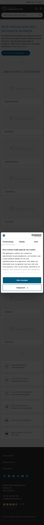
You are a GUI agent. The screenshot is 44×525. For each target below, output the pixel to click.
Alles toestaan (22, 280)
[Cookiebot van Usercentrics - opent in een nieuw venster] (31, 235)
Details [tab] (22, 242)
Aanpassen (20, 288)
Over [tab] (36, 242)
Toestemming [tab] (8, 242)
